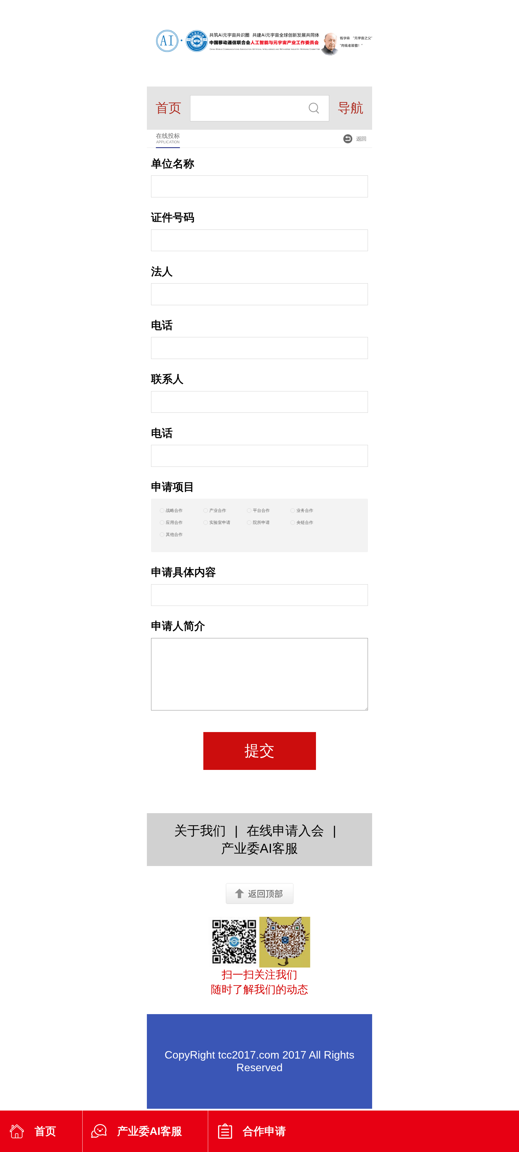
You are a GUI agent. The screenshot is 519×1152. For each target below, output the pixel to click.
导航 (350, 108)
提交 (259, 750)
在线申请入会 (285, 830)
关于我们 (200, 830)
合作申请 (264, 1131)
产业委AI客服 (149, 1131)
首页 (168, 108)
